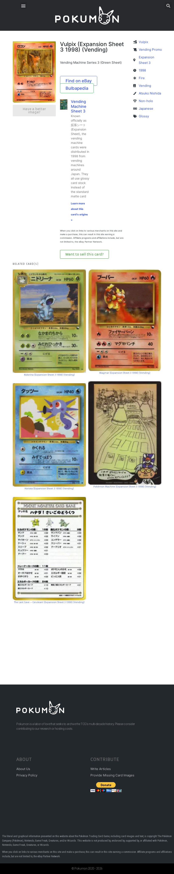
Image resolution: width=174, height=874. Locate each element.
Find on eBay (79, 80)
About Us (23, 769)
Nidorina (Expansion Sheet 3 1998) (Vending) (49, 374)
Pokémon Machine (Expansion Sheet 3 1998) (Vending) (124, 486)
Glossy (144, 116)
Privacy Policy (26, 775)
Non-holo (146, 101)
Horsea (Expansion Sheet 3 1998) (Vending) (49, 488)
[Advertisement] (87, 638)
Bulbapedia (77, 88)
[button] (23, 5)
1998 (142, 70)
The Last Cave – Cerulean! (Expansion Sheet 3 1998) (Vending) (49, 602)
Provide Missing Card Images (112, 775)
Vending (145, 86)
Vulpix (143, 42)
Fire (142, 78)
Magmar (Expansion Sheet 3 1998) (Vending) (124, 373)
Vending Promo (150, 50)
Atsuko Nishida (150, 93)
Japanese (146, 109)
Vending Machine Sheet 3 (78, 106)
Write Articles (100, 769)
